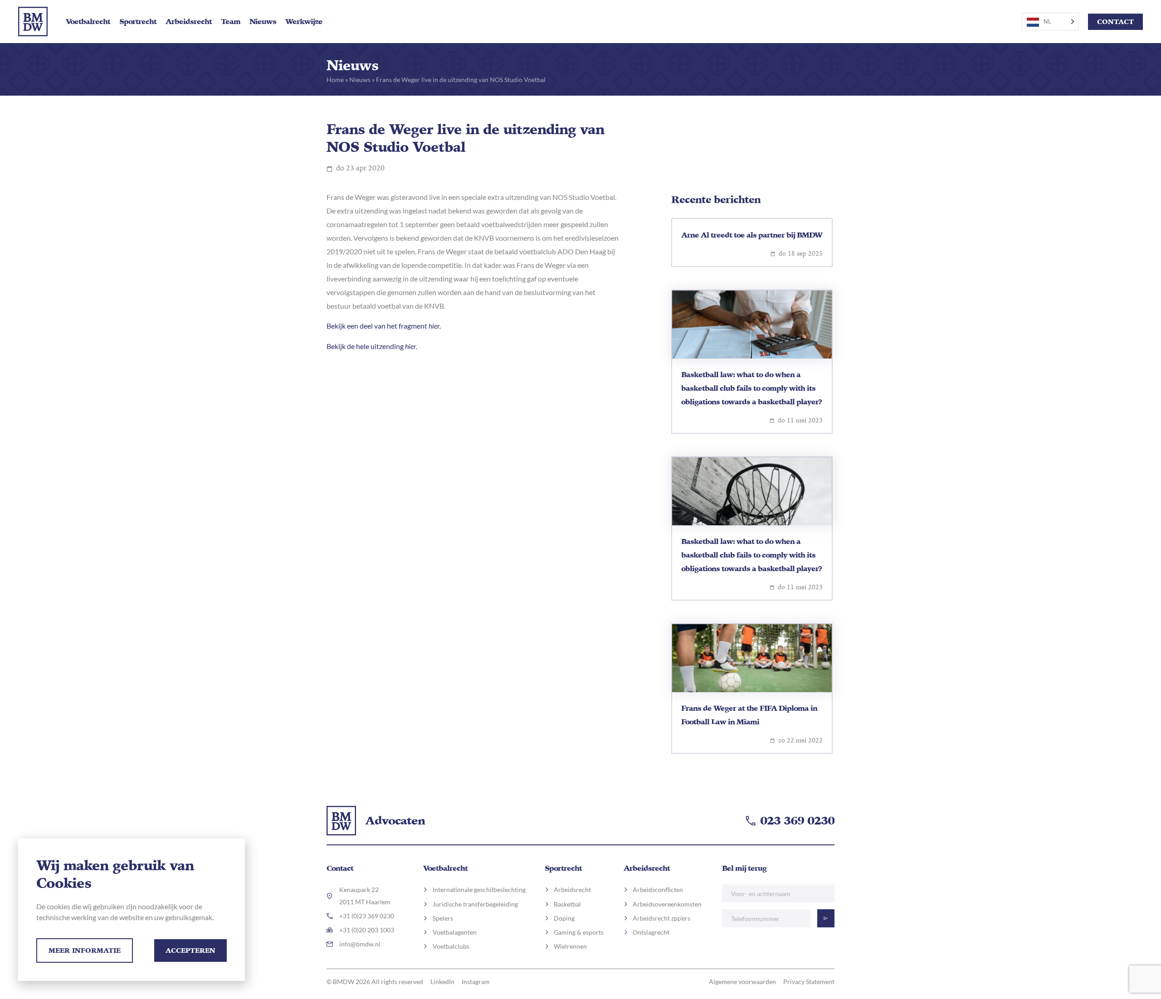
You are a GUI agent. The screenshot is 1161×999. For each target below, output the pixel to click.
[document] (580, 499)
